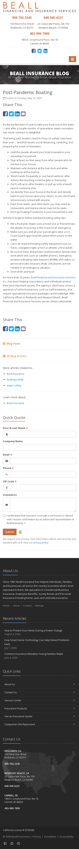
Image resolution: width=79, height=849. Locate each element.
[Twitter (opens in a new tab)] (40, 51)
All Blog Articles (17, 356)
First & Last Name (15, 428)
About (16, 605)
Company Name (13, 441)
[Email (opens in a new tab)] (23, 114)
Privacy (37, 836)
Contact (27, 605)
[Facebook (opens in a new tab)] (34, 51)
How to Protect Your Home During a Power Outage (33, 632)
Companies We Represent (19, 724)
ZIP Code (10, 481)
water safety (14, 385)
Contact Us (10, 692)
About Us (9, 684)
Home (6, 605)
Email (7, 454)
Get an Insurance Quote (18, 716)
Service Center (12, 700)
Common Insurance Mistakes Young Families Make (33, 655)
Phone (8, 468)
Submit (9, 532)
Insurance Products (15, 708)
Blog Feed (13, 343)
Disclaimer (50, 836)
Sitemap (39, 605)
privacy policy (40, 542)
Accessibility (67, 836)
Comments (10, 495)
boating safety (15, 379)
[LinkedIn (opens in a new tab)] (46, 51)
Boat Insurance (15, 373)
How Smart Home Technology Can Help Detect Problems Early (36, 644)
